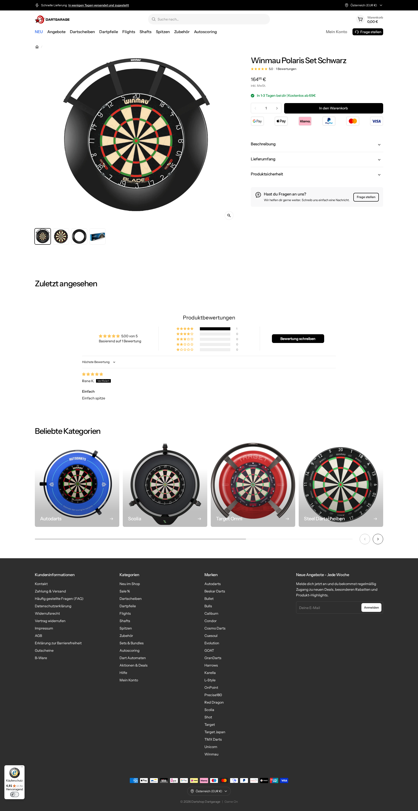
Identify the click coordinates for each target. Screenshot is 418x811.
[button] (317, 144)
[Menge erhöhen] (277, 108)
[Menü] (22, 767)
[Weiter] (378, 539)
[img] (92, 374)
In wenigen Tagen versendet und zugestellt (98, 5)
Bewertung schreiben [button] (297, 338)
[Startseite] (37, 47)
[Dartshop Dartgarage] (52, 19)
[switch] (14, 794)
